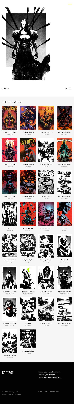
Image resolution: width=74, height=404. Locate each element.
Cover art (64, 228)
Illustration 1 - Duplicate (9, 291)
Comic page (28, 323)
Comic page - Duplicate (10, 132)
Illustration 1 (64, 260)
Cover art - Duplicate (27, 228)
